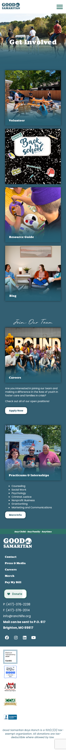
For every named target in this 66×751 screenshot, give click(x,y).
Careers (11, 569)
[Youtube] (33, 637)
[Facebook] (7, 637)
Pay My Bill (13, 582)
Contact (10, 556)
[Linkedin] (25, 637)
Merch (9, 575)
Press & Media (15, 563)
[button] (60, 7)
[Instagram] (16, 637)
